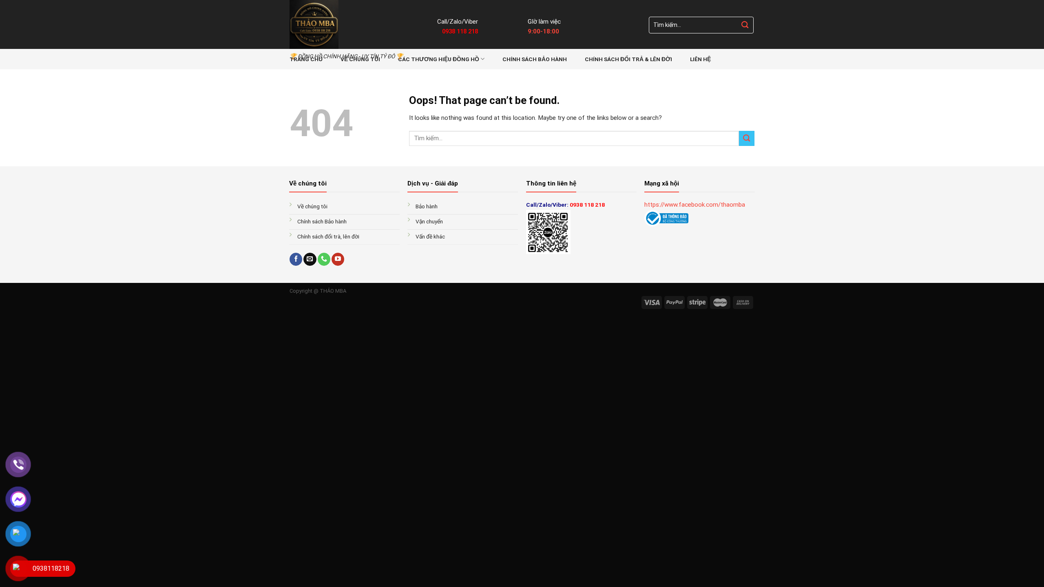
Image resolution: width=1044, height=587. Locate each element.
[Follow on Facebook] (296, 259)
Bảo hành (427, 206)
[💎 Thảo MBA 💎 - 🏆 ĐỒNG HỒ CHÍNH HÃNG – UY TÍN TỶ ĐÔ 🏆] (357, 24)
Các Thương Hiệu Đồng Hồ (438, 59)
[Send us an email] (309, 259)
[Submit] (745, 25)
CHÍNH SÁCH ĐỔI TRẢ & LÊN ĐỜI (628, 59)
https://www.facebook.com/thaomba (694, 204)
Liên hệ (700, 59)
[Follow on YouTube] (338, 259)
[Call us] (324, 259)
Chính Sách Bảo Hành (534, 59)
